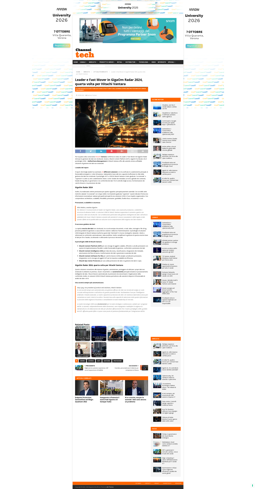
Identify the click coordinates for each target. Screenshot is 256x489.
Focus (154, 429)
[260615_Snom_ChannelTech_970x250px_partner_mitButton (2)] (128, 42)
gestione (107, 361)
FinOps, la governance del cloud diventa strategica (169, 436)
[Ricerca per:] (95, 66)
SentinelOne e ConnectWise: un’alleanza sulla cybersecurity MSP (168, 131)
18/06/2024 (81, 95)
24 (102, 172)
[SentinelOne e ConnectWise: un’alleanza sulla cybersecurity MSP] (157, 130)
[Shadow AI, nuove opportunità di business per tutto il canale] (157, 266)
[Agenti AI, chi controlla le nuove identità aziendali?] (157, 369)
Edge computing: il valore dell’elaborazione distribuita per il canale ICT (169, 460)
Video (154, 62)
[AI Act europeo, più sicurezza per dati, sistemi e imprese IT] (157, 395)
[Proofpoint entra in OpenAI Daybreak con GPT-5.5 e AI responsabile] (157, 299)
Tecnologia (143, 62)
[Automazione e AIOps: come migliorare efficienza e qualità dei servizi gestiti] (157, 469)
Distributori (130, 62)
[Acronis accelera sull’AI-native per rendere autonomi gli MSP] (157, 250)
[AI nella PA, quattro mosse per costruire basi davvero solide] (157, 180)
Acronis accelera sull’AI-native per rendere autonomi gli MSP (169, 250)
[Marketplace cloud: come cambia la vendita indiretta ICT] (157, 443)
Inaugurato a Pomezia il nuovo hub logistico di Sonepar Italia (109, 399)
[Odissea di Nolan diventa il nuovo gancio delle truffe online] (157, 419)
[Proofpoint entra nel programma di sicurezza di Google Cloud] (157, 164)
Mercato (92, 62)
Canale (83, 62)
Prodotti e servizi (107, 62)
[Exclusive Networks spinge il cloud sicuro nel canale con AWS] (157, 274)
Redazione (178, 483)
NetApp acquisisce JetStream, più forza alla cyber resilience (170, 156)
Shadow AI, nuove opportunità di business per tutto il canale (169, 266)
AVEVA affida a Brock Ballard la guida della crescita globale (169, 148)
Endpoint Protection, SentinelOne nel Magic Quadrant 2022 (84, 399)
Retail (119, 62)
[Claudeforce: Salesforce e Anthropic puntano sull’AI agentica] (157, 114)
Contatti (147, 483)
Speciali (171, 62)
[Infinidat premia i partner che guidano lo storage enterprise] (157, 242)
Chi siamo (138, 483)
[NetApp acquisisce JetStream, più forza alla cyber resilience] (157, 156)
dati (98, 361)
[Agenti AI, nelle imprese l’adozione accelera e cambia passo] (157, 172)
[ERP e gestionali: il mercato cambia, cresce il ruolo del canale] (157, 451)
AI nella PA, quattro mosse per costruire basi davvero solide (170, 180)
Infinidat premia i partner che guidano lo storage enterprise (170, 242)
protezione (118, 361)
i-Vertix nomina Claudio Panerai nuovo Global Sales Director (169, 140)
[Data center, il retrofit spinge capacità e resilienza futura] (157, 403)
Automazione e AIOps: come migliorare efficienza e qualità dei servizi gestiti (169, 470)
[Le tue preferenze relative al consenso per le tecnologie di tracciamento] (252, 485)
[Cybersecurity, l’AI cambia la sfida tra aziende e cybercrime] (157, 377)
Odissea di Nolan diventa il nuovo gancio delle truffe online (169, 419)
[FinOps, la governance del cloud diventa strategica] (157, 435)
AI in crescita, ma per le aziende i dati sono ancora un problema (135, 399)
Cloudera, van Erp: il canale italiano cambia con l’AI (169, 107)
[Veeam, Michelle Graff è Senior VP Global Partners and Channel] (157, 282)
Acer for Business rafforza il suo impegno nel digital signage (169, 411)
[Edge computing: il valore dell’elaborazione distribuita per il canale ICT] (157, 459)
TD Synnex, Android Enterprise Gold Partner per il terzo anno (169, 258)
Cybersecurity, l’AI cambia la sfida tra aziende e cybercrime (169, 377)
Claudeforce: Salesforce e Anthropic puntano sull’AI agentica (170, 114)
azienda (91, 361)
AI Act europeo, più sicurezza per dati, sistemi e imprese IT (168, 395)
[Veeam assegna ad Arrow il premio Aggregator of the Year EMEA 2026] (157, 290)
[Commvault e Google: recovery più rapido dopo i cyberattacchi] (157, 122)
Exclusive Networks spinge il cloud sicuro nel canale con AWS (170, 274)
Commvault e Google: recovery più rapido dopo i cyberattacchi (169, 122)
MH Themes (110, 487)
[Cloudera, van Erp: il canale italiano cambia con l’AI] (157, 106)
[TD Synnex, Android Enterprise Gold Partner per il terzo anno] (157, 258)
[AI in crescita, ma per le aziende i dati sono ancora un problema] (136, 387)
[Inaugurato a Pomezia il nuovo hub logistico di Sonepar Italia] (111, 387)
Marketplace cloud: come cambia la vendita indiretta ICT (170, 444)
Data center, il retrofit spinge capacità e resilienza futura (169, 403)
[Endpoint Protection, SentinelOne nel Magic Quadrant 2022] (86, 387)
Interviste (162, 62)
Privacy (156, 483)
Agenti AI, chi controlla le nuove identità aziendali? (170, 369)
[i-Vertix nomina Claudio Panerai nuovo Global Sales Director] (157, 140)
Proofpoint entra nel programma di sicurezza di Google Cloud (170, 164)
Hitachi (98, 157)
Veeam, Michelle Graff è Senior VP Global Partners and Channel (170, 282)
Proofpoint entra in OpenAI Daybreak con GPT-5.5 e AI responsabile (169, 300)
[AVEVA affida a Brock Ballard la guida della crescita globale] (157, 148)
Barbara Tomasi (92, 95)
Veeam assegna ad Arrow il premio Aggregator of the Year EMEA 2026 (169, 291)
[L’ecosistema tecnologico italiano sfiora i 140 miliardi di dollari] (157, 385)
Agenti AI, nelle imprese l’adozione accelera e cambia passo (169, 172)
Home (76, 62)
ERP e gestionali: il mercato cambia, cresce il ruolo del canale (170, 452)
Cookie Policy (167, 483)
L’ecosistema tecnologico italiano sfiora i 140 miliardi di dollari (169, 386)
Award (82, 361)
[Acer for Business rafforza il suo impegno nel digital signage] (157, 411)
